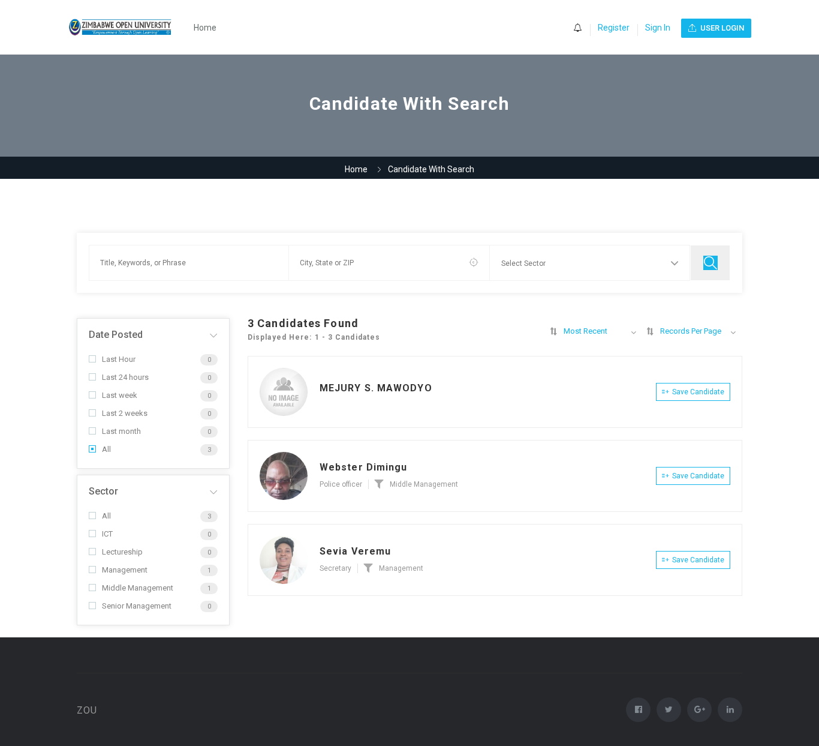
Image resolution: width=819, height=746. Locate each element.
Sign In (657, 27)
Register (614, 27)
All (106, 449)
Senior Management (136, 606)
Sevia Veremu (355, 551)
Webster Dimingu (364, 467)
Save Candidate (698, 392)
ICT (107, 534)
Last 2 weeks (124, 413)
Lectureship (122, 552)
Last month (121, 431)
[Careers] (127, 27)
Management (124, 570)
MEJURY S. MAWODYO (376, 388)
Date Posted (116, 334)
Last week (119, 395)
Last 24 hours (125, 377)
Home (205, 27)
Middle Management (137, 588)
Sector (103, 491)
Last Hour (119, 359)
